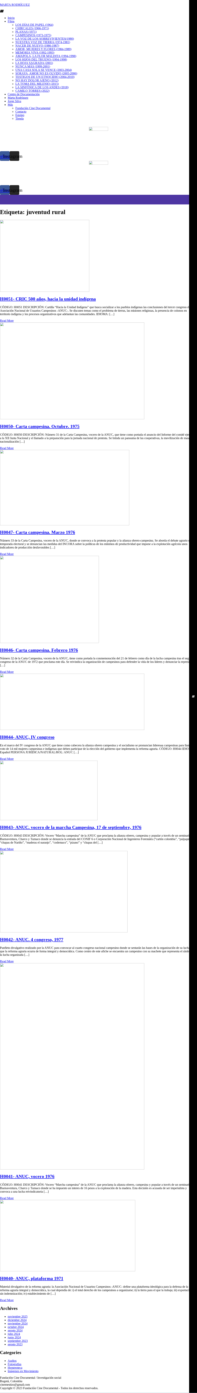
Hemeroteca (15, 1367)
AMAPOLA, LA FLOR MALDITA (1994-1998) (45, 56)
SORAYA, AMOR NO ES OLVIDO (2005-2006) (46, 73)
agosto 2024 (15, 1330)
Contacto (20, 111)
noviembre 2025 (18, 1316)
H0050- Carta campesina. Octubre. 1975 (39, 426)
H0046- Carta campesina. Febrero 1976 (39, 650)
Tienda (19, 118)
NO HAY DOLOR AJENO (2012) (36, 80)
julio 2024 (14, 1334)
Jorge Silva (14, 101)
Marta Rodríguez (18, 97)
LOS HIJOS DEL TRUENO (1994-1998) (41, 59)
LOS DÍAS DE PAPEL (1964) (34, 24)
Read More (7, 320)
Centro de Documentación (24, 94)
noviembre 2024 (18, 1323)
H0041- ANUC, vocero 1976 (27, 1176)
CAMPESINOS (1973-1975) (33, 35)
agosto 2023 (15, 1344)
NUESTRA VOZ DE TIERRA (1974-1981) (42, 42)
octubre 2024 (16, 1327)
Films (11, 21)
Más (10, 104)
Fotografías (14, 1364)
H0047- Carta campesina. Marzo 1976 (37, 532)
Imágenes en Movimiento (23, 1371)
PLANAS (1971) (26, 31)
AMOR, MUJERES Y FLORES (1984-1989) (43, 49)
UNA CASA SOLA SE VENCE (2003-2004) (43, 70)
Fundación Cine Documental (32, 108)
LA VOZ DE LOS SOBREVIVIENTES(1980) (44, 38)
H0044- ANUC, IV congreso (27, 737)
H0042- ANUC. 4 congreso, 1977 (31, 939)
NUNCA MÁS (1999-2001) (32, 66)
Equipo (19, 115)
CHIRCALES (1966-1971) (32, 28)
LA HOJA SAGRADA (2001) (34, 63)
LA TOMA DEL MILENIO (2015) (37, 83)
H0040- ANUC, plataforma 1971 (31, 1278)
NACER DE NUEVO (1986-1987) (37, 45)
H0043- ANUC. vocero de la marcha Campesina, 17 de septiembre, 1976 (70, 827)
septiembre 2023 (18, 1340)
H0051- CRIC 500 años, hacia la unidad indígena (48, 298)
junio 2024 (14, 1337)
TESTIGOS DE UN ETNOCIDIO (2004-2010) (44, 76)
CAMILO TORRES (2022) (32, 90)
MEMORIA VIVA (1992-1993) (34, 52)
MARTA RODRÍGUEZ (15, 4)
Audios (12, 1360)
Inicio (11, 17)
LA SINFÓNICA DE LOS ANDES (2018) (41, 87)
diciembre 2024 (17, 1320)
